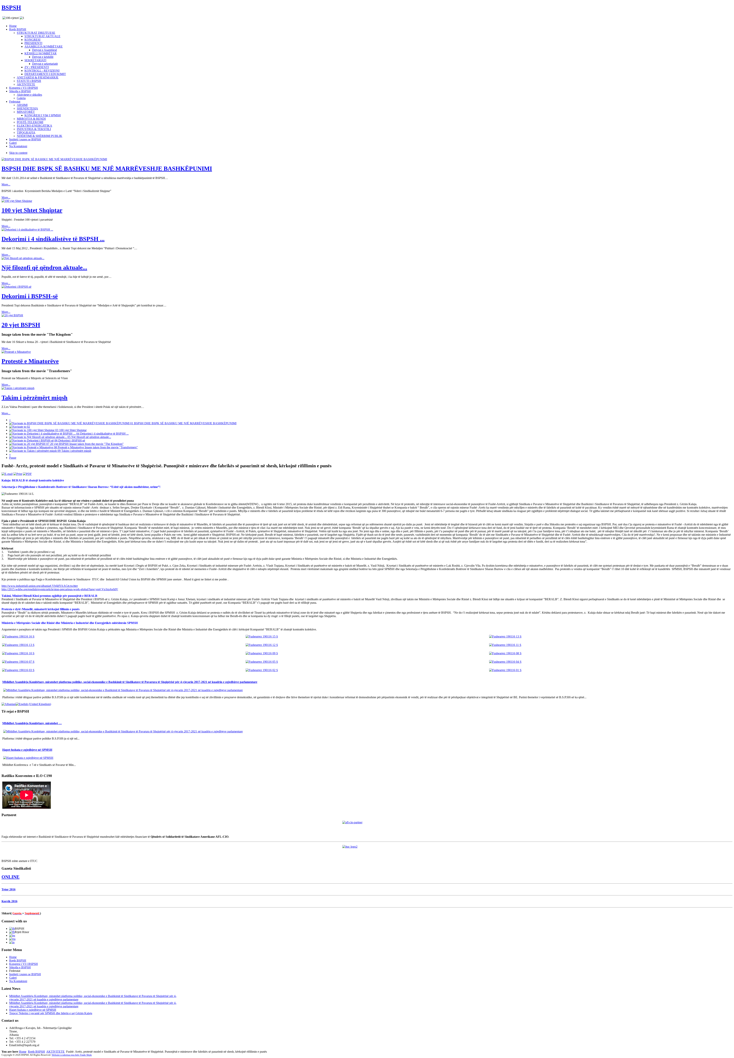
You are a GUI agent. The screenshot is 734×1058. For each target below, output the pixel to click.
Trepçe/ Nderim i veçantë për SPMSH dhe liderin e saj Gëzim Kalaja (50, 1013)
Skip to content (18, 152)
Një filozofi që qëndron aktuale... (44, 267)
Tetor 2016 (8, 889)
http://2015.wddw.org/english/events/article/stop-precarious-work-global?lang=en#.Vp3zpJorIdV (60, 589)
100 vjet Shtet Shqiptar (32, 210)
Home (22, 1051)
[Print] (17, 474)
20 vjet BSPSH (21, 324)
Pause (12, 457)
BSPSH (11, 7)
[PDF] (27, 474)
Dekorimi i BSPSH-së (30, 296)
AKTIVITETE (55, 1051)
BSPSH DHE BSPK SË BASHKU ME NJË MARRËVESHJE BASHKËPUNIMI (107, 168)
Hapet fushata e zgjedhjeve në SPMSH (27, 749)
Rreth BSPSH (36, 1051)
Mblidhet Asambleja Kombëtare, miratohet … (32, 723)
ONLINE (10, 876)
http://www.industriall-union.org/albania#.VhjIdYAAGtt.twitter (40, 585)
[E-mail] (7, 474)
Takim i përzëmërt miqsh (34, 397)
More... (6, 184)
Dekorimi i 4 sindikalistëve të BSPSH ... (53, 238)
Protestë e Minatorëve (30, 361)
